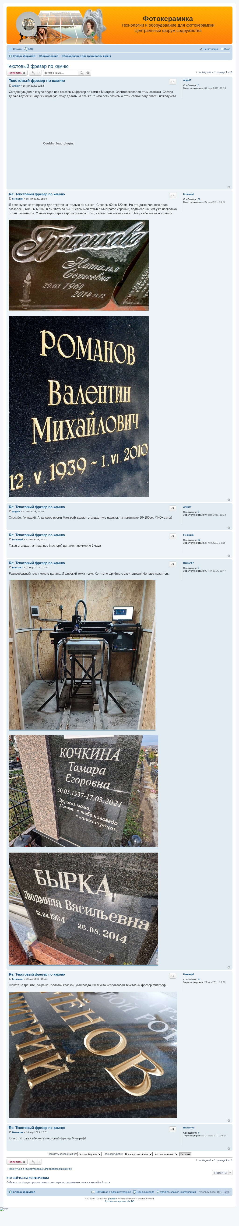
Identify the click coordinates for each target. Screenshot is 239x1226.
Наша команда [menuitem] (145, 1192)
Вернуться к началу (229, 187)
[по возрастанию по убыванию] (166, 1153)
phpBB (112, 1198)
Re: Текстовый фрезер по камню (37, 194)
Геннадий (188, 194)
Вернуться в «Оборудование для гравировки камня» (40, 1168)
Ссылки (17, 49)
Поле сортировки (113, 1153)
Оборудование (48, 56)
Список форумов (24, 56)
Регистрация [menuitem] (211, 49)
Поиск (81, 73)
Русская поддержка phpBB (119, 1201)
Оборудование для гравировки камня (86, 56)
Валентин (188, 1127)
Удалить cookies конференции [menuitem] (178, 1192)
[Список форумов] (56, 26)
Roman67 (188, 563)
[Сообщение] (10, 85)
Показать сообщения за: (62, 1153)
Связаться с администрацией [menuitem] (113, 1192)
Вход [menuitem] (227, 49)
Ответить (15, 73)
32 (199, 199)
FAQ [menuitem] (30, 49)
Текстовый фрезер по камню (38, 66)
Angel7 (187, 80)
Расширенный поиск (88, 73)
